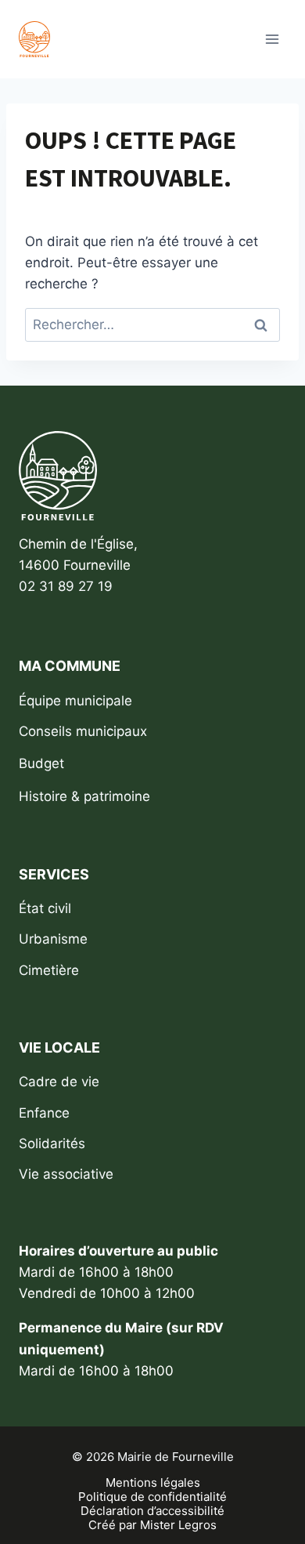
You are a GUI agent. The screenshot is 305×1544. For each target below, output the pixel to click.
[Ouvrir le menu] (271, 39)
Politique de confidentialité (152, 1497)
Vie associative (66, 1174)
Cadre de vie (59, 1081)
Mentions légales (153, 1483)
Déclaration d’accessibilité (152, 1511)
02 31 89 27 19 (66, 586)
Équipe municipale (75, 701)
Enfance (44, 1113)
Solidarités (52, 1143)
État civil (45, 908)
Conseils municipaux (83, 731)
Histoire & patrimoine (84, 796)
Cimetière (49, 970)
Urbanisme (53, 939)
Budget (41, 763)
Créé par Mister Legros (152, 1525)
